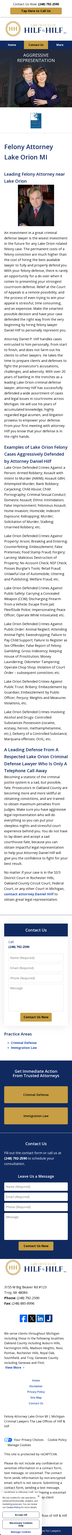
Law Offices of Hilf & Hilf (49, 1516)
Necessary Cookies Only (21, 1524)
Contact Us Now (36, 1017)
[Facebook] (23, 1319)
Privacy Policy (36, 1392)
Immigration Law (24, 1048)
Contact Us (36, 45)
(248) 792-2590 (28, 1298)
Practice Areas (18, 1034)
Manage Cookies (19, 1445)
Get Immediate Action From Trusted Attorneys (36, 1073)
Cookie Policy (57, 1440)
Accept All (21, 1514)
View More (13, 1367)
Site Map (36, 1397)
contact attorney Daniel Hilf (29, 894)
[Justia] (48, 1319)
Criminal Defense (24, 1043)
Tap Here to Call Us (36, 11)
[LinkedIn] (40, 1319)
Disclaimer (36, 1386)
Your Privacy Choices (29, 1440)
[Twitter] (32, 1319)
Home (12, 45)
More (59, 45)
